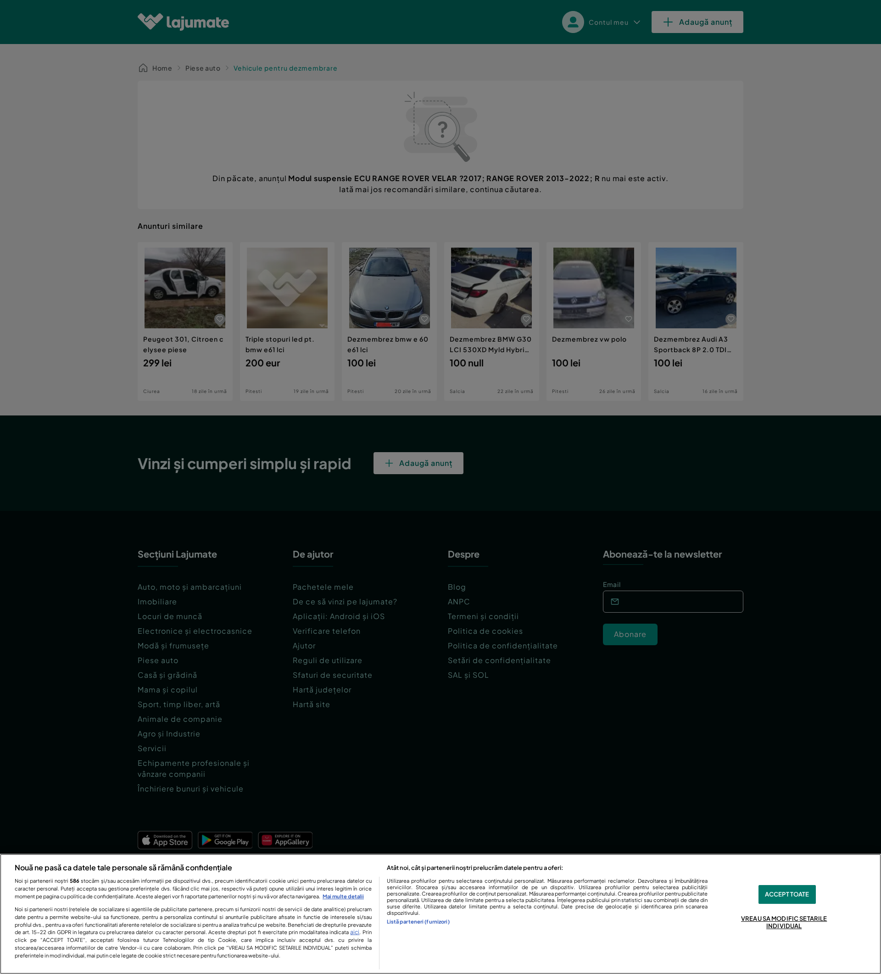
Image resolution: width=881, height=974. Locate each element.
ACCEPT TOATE (787, 894)
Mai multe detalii (343, 896)
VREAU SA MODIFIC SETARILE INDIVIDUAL (784, 922)
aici (354, 931)
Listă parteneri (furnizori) (418, 921)
